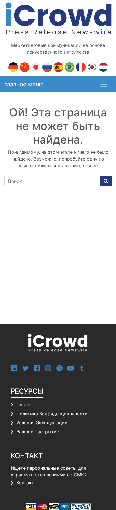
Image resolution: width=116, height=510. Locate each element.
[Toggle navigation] (103, 84)
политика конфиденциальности (52, 413)
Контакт (25, 482)
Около (23, 404)
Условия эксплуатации (42, 422)
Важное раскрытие (37, 431)
